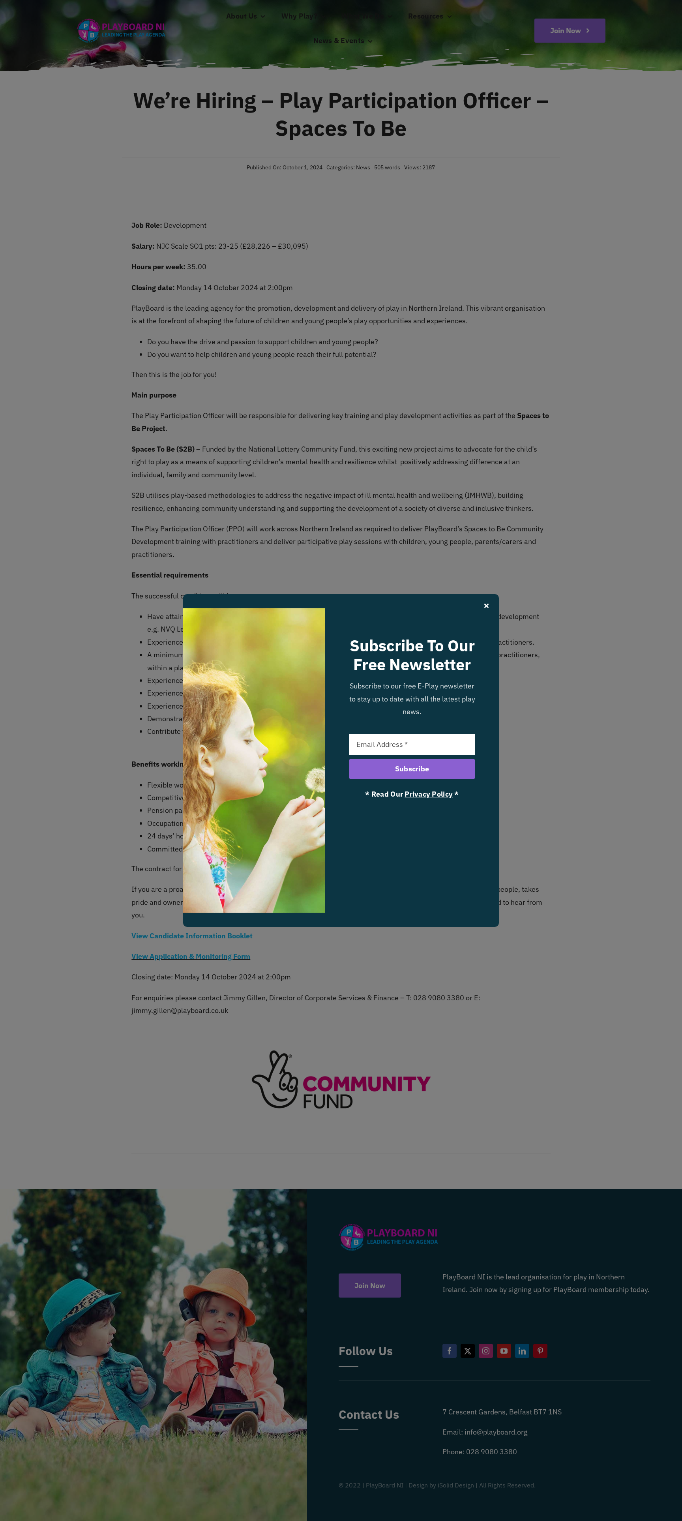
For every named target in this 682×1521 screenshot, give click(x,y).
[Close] (486, 605)
